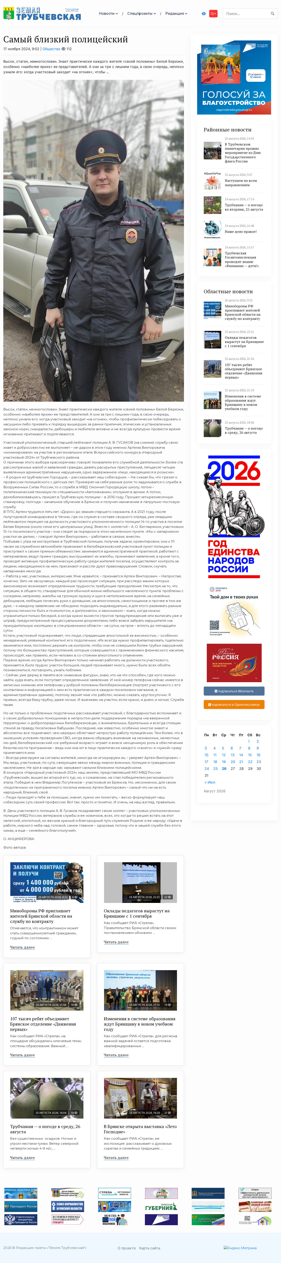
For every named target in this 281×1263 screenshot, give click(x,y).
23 (259, 762)
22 (250, 762)
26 (224, 768)
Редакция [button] (174, 13)
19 (224, 762)
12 (224, 755)
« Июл (210, 782)
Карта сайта (149, 1248)
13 (232, 755)
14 (241, 755)
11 (214, 755)
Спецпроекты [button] (140, 13)
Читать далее (22, 947)
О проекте (127, 1248)
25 (215, 768)
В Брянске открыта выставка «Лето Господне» (140, 1129)
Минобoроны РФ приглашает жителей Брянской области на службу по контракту (41, 916)
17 (206, 762)
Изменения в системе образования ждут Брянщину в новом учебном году (139, 1024)
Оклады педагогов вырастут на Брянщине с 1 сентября (137, 913)
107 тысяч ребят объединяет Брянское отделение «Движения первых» (43, 1024)
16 (258, 755)
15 (250, 755)
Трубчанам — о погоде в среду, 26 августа (45, 1129)
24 (207, 768)
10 (206, 755)
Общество (51, 49)
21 (241, 762)
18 (215, 762)
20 (233, 762)
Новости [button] (107, 13)
